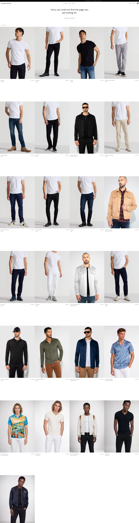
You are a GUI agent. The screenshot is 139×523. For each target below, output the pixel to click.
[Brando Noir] (52, 128)
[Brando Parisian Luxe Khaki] (121, 128)
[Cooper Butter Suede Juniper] (52, 352)
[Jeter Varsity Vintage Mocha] (87, 426)
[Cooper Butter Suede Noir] (17, 352)
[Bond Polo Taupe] (52, 426)
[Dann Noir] (87, 53)
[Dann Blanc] (17, 53)
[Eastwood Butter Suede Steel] (87, 277)
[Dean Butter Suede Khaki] (121, 202)
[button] (6, 3)
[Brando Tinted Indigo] (17, 128)
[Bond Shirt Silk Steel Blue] (121, 352)
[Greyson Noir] (52, 53)
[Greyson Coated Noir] (52, 202)
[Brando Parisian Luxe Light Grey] (121, 53)
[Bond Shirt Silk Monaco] (17, 426)
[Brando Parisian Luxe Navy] (17, 202)
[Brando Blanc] (52, 277)
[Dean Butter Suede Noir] (87, 128)
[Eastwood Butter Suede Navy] (87, 352)
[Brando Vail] (87, 202)
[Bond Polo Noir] (121, 426)
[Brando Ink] (121, 277)
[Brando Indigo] (17, 277)
